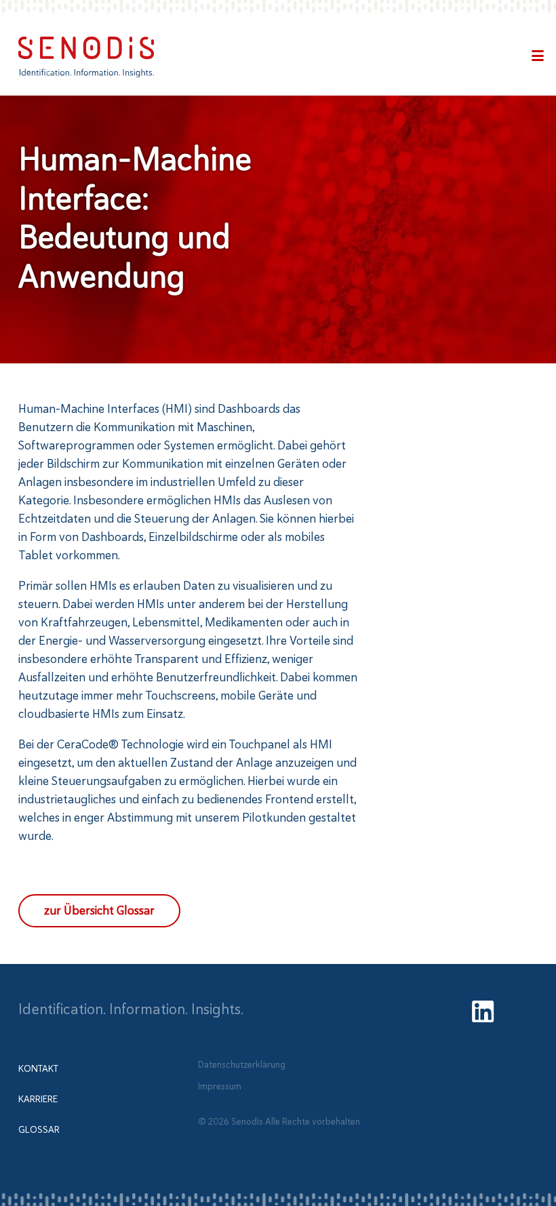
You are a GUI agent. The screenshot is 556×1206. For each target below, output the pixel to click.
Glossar (39, 1129)
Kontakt (38, 1068)
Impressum (219, 1086)
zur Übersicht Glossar (99, 910)
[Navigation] (538, 57)
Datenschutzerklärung (241, 1064)
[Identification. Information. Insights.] (86, 57)
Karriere (38, 1099)
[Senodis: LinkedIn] (483, 1013)
